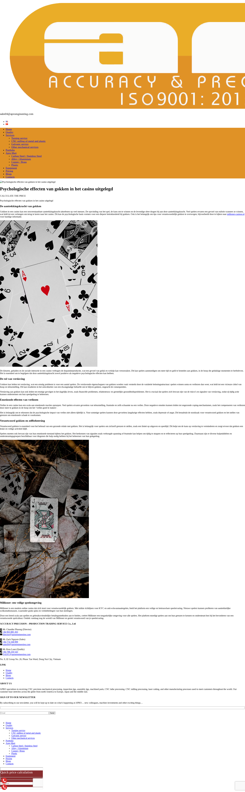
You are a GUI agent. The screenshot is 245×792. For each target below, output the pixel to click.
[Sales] (4, 787)
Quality (9, 132)
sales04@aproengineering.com (16, 644)
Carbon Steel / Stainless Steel (26, 156)
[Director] (4, 780)
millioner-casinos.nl (235, 214)
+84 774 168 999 (10, 642)
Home (9, 129)
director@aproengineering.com (17, 634)
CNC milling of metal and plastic (28, 141)
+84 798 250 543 (10, 652)
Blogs (9, 173)
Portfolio (10, 150)
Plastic (14, 165)
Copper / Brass (19, 162)
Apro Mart (11, 153)
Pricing (9, 171)
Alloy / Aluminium (21, 159)
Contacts (10, 176)
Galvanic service (19, 144)
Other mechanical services (24, 147)
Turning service (19, 138)
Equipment (11, 168)
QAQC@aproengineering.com (16, 654)
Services (10, 135)
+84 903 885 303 (10, 632)
